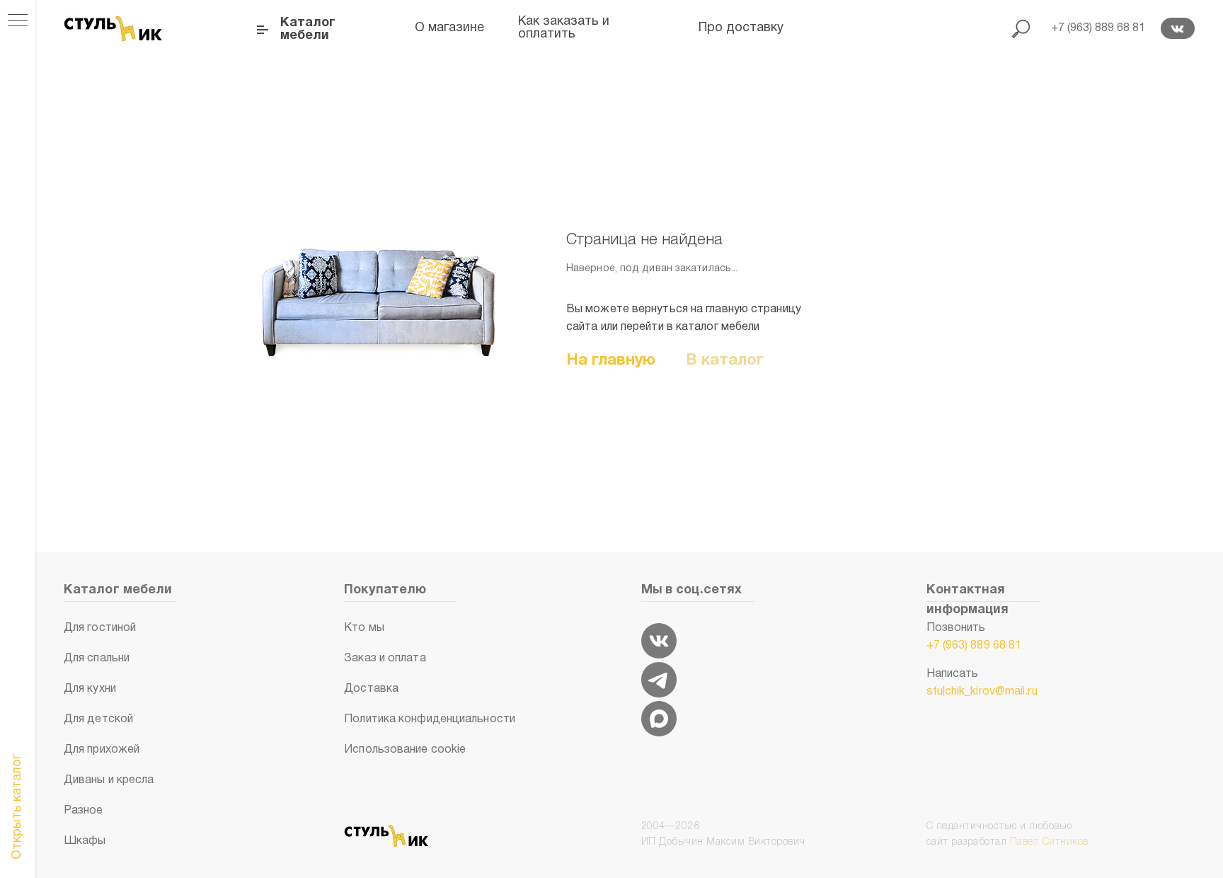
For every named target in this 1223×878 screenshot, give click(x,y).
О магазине (449, 28)
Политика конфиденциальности (429, 719)
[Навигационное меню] (18, 21)
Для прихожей (101, 750)
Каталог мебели (307, 29)
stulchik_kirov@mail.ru (982, 692)
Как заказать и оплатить (563, 28)
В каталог (725, 360)
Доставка (371, 689)
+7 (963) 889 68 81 (974, 646)
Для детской (98, 719)
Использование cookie (405, 750)
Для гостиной (100, 628)
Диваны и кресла (109, 780)
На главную (610, 360)
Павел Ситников (1049, 842)
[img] (659, 640)
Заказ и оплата (384, 658)
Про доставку (741, 28)
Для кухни (90, 689)
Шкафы (85, 841)
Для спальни (97, 658)
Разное (83, 811)
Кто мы (364, 628)
